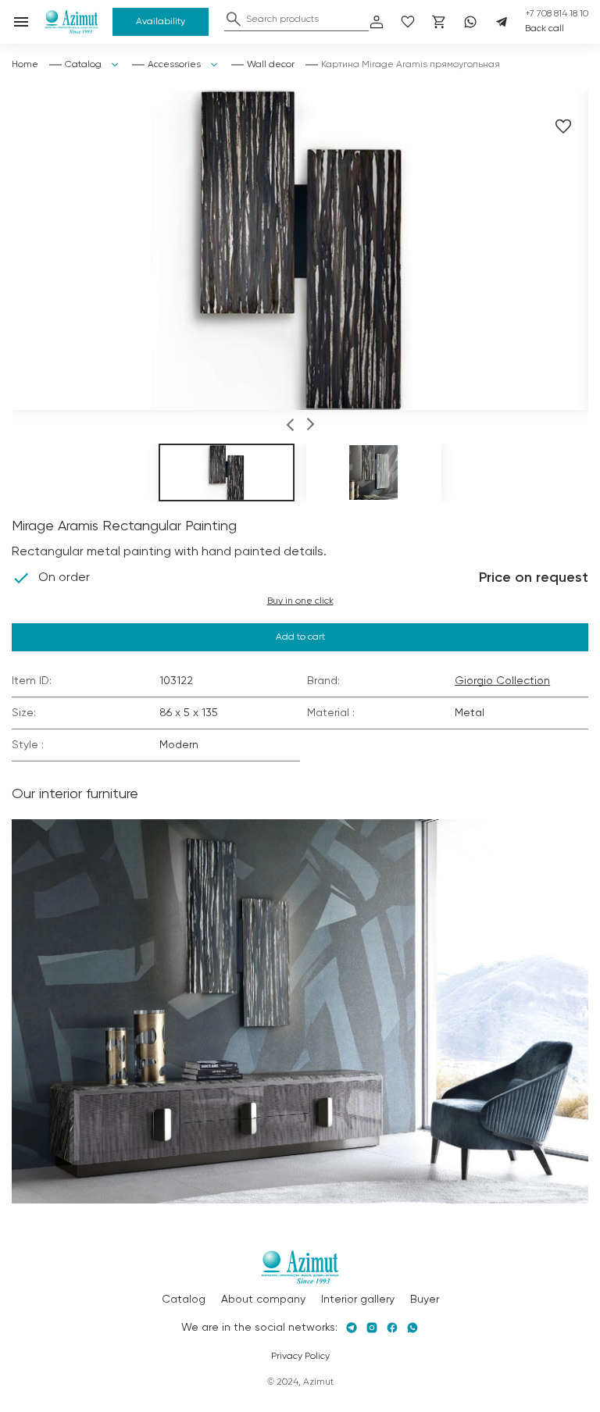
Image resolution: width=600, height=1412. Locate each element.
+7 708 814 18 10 (556, 14)
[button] (290, 427)
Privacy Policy (300, 1356)
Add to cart (300, 637)
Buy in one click (300, 601)
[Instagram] (372, 1327)
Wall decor (271, 65)
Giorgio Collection (502, 681)
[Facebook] (392, 1327)
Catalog (83, 65)
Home (25, 65)
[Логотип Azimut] (72, 22)
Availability (160, 22)
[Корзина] (439, 22)
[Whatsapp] (470, 22)
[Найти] (233, 18)
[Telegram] (501, 22)
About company (263, 1299)
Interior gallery (358, 1299)
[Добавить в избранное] (563, 126)
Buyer (424, 1299)
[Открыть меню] (21, 21)
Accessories (174, 65)
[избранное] (408, 22)
